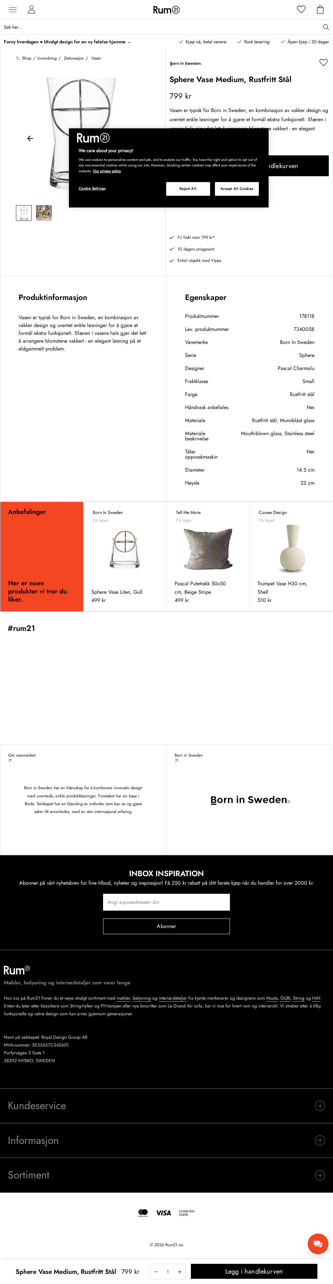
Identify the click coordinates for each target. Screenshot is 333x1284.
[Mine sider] (31, 10)
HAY (316, 998)
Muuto (272, 998)
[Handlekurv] (320, 10)
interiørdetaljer (173, 998)
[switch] (166, 1106)
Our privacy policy (107, 171)
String (298, 998)
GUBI (285, 998)
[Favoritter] (301, 10)
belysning (142, 998)
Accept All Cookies (237, 188)
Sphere (306, 355)
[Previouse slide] (30, 139)
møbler (123, 998)
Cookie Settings (92, 188)
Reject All (188, 188)
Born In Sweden (297, 342)
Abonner (166, 926)
